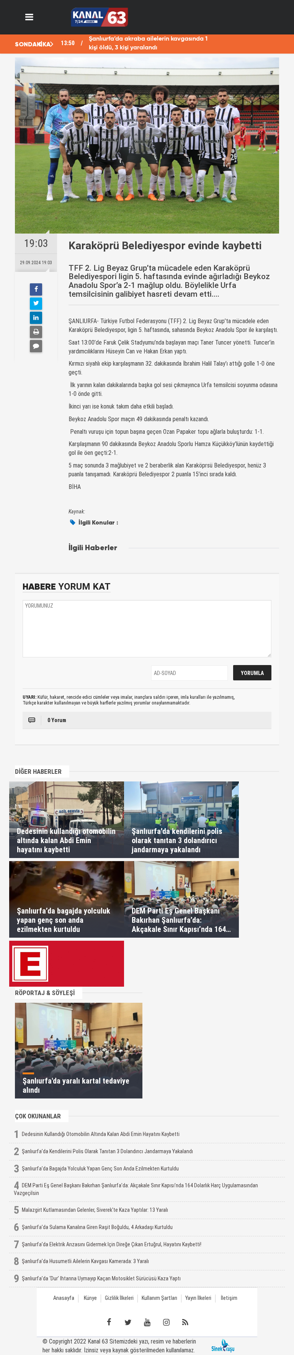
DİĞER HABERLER (38, 771)
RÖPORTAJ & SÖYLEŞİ (45, 993)
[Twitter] (36, 303)
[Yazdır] (36, 332)
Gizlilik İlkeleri (119, 1298)
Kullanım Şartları (159, 1298)
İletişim (229, 1298)
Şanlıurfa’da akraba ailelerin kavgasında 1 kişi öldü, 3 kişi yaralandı (148, 43)
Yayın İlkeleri (198, 1298)
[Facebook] (36, 289)
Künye (90, 1298)
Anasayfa (63, 1298)
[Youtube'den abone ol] (147, 1322)
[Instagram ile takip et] (166, 1322)
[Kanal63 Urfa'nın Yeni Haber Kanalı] (99, 16)
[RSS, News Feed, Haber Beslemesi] (185, 1322)
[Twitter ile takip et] (127, 1322)
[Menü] (29, 17)
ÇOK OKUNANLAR (38, 1116)
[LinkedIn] (36, 318)
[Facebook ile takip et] (108, 1322)
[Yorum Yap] (36, 346)
